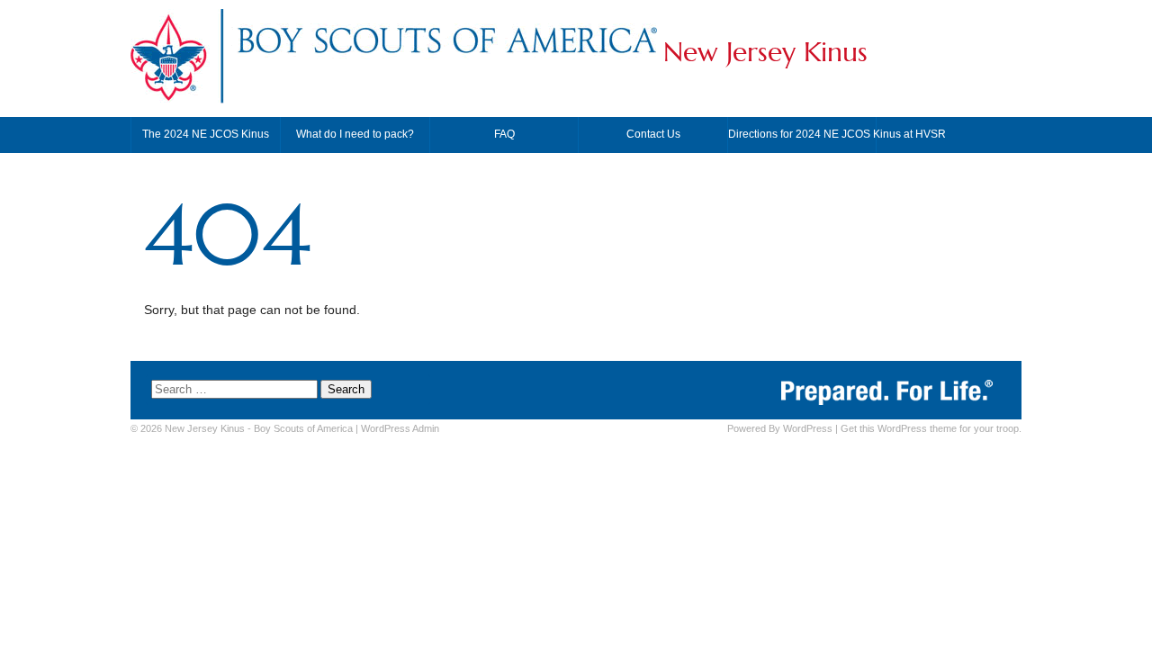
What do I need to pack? (355, 134)
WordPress (807, 428)
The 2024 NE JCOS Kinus (205, 134)
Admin (400, 428)
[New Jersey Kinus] (446, 57)
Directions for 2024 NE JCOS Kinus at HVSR (802, 134)
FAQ (504, 134)
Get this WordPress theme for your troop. (931, 428)
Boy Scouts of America (303, 428)
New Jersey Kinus (765, 52)
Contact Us (653, 134)
